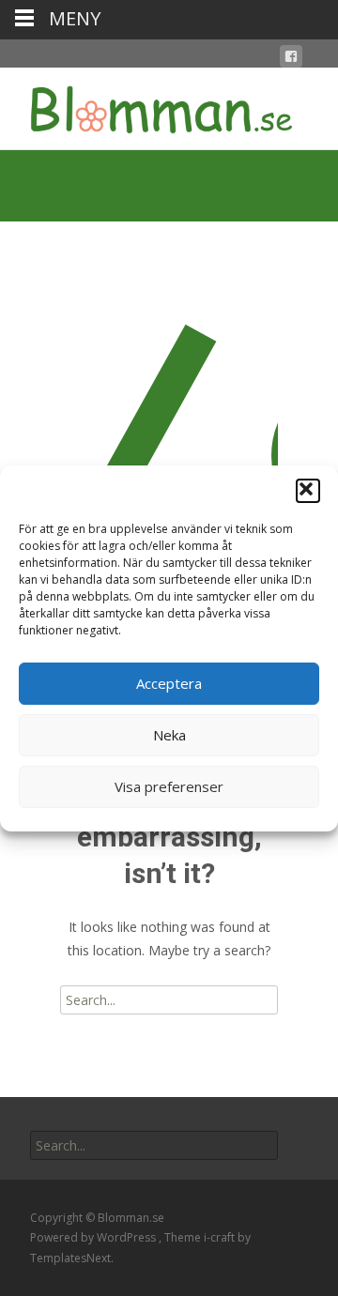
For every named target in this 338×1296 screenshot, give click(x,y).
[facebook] (291, 60)
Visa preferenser (169, 786)
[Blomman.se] (146, 105)
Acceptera (169, 683)
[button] (308, 491)
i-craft (221, 1237)
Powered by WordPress (94, 1237)
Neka (169, 734)
